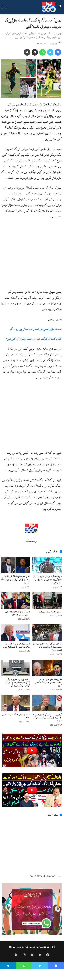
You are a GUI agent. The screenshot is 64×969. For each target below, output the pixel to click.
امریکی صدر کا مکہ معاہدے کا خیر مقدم (16, 716)
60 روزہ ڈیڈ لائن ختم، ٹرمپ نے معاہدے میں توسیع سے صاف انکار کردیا (48, 682)
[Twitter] (50, 52)
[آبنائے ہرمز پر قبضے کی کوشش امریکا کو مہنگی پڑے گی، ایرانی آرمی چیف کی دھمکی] (47, 703)
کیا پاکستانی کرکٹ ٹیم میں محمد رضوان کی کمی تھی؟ (34, 338)
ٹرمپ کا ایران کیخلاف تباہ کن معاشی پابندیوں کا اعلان (17, 613)
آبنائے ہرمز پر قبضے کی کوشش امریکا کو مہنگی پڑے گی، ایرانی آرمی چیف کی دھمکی (47, 718)
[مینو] (4, 8)
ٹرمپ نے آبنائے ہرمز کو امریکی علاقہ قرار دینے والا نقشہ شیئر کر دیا (16, 645)
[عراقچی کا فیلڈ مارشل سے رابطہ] (47, 600)
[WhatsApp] (42, 52)
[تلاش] (60, 8)
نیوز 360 (12, 947)
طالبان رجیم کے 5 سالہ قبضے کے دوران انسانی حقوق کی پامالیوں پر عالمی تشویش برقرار (47, 647)
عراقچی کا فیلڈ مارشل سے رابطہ (50, 612)
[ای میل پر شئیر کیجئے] (35, 52)
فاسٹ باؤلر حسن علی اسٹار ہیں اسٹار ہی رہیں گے (36, 329)
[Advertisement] (32, 255)
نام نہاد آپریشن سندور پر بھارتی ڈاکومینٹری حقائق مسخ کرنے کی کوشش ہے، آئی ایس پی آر (18, 682)
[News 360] (49, 7)
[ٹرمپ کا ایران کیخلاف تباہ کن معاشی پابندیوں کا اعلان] (15, 600)
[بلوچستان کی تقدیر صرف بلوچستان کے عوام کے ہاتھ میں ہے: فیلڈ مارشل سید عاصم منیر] (47, 565)
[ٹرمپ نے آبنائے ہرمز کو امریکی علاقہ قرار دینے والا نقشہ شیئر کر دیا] (15, 632)
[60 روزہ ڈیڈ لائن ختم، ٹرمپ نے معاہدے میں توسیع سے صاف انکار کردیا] (47, 668)
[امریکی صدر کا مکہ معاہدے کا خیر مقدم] (15, 703)
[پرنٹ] (27, 52)
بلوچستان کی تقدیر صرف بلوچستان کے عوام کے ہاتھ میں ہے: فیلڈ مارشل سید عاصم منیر (47, 579)
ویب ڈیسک (54, 43)
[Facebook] (58, 52)
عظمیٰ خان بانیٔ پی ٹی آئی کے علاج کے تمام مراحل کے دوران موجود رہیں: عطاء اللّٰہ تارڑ (15, 579)
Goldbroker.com (54, 876)
